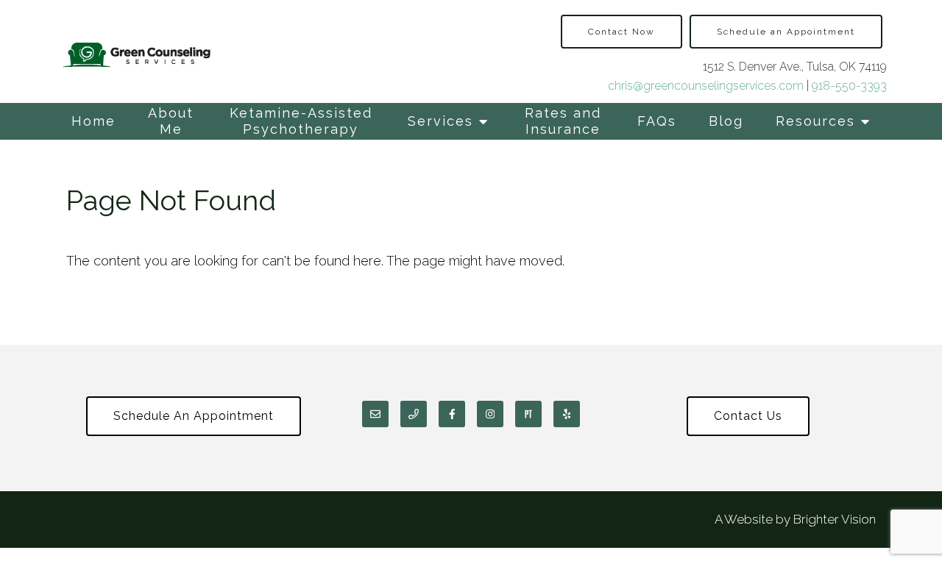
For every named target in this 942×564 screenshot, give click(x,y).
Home (93, 121)
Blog (726, 121)
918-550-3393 (849, 86)
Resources (815, 121)
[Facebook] (452, 414)
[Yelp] (566, 414)
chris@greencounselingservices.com (706, 86)
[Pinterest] (528, 414)
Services (440, 121)
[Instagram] (490, 414)
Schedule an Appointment (786, 31)
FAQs (656, 121)
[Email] (375, 414)
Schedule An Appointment (193, 416)
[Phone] (413, 414)
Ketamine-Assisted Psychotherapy (301, 121)
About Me (171, 121)
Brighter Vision (834, 519)
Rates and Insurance (563, 121)
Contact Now (621, 31)
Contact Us (748, 416)
